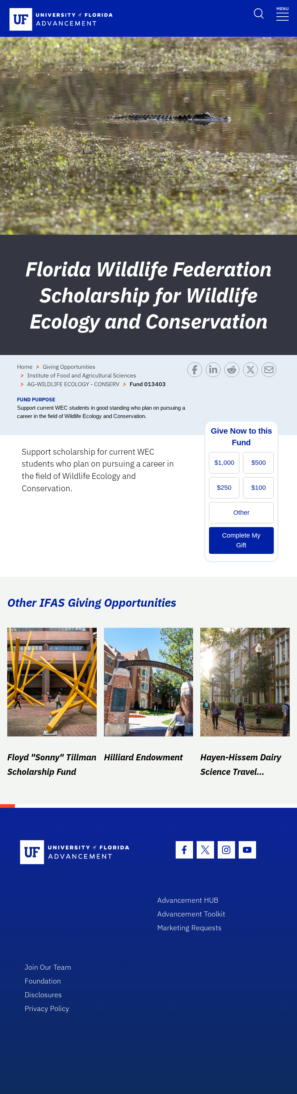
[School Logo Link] (80, 852)
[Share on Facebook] (196, 379)
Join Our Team (48, 967)
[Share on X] (252, 379)
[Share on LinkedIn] (215, 379)
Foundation (43, 981)
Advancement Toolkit (191, 914)
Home (25, 366)
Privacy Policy (47, 1008)
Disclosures (43, 994)
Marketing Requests (189, 927)
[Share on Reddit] (233, 379)
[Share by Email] (271, 379)
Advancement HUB (187, 900)
